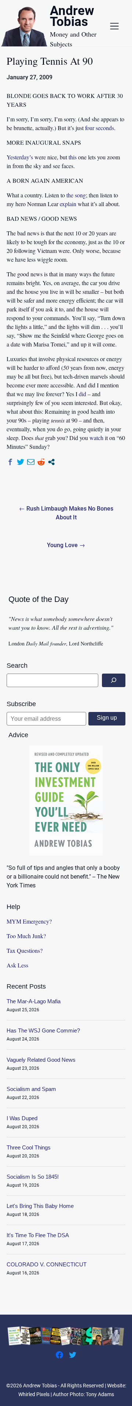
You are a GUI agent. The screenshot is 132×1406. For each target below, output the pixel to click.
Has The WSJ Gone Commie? (43, 1030)
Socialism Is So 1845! (33, 1177)
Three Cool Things (29, 1147)
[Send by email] (30, 462)
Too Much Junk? (26, 936)
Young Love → (66, 545)
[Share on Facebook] (10, 462)
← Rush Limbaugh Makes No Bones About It (66, 513)
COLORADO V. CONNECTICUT (47, 1264)
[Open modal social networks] (51, 462)
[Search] (113, 680)
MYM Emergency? (29, 921)
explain (68, 204)
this (73, 157)
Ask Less (17, 965)
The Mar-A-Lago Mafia (33, 1001)
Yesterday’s (20, 157)
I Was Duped (22, 1118)
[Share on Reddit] (41, 462)
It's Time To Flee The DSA (38, 1235)
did (82, 394)
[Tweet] (20, 462)
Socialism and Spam (31, 1089)
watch (96, 437)
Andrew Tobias (72, 17)
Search (17, 665)
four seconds (99, 128)
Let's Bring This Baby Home (40, 1206)
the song (76, 195)
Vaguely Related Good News (41, 1060)
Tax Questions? (25, 950)
